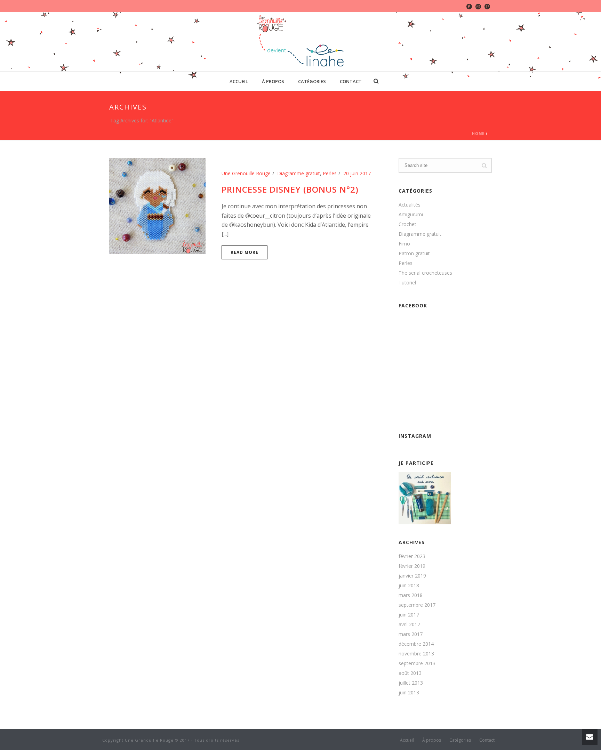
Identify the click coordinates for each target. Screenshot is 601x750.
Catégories (312, 81)
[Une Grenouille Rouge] (300, 41)
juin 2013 (409, 692)
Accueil (239, 81)
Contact (351, 81)
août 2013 (410, 673)
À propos (273, 81)
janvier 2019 (412, 576)
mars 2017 (411, 634)
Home (478, 133)
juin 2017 (409, 615)
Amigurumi (411, 214)
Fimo (404, 244)
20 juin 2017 (357, 173)
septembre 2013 (417, 663)
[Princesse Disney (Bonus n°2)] (157, 205)
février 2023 (412, 556)
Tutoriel (407, 283)
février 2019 (412, 566)
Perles (330, 173)
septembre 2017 (417, 605)
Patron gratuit (414, 253)
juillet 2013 (411, 683)
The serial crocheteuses (425, 273)
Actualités (409, 205)
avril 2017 (409, 624)
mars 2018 (411, 595)
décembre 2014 (416, 644)
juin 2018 (409, 585)
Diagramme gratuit (298, 173)
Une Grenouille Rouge (246, 173)
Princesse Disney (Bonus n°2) (290, 189)
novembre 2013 (416, 654)
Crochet (407, 224)
